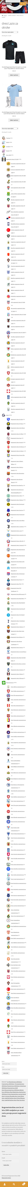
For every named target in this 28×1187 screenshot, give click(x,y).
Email (3, 1067)
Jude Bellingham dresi (10, 1098)
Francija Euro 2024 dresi (8, 1084)
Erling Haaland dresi (12, 1094)
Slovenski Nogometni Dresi (7, 6)
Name (3, 1061)
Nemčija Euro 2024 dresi (15, 1082)
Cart (22, 1183)
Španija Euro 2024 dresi (13, 1086)
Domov (5, 15)
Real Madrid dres (14, 1092)
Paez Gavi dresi (21, 1100)
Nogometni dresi (6, 1178)
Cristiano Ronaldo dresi (11, 1096)
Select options (14, 75)
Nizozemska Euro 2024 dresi (12, 1090)
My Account (4, 1184)
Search (14, 1184)
